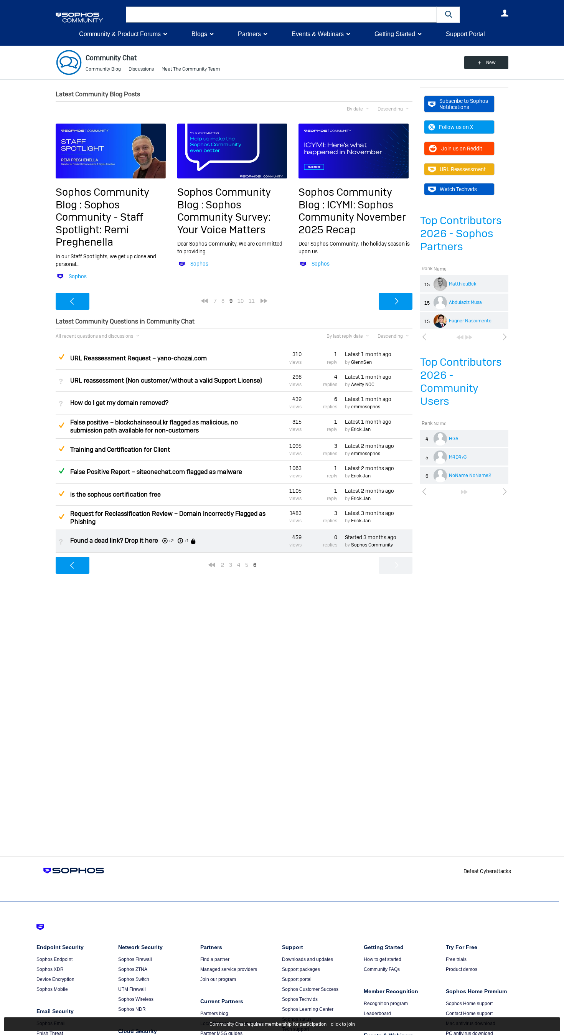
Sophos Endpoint (54, 959)
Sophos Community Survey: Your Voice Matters (223, 217)
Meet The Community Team (191, 69)
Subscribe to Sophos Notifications (463, 104)
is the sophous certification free (115, 494)
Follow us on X (456, 127)
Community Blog (103, 69)
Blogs (199, 34)
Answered (61, 471)
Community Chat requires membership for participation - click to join (282, 1024)
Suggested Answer (61, 357)
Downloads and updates (307, 959)
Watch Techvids (458, 189)
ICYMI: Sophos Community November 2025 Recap (352, 217)
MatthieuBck (462, 284)
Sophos (78, 276)
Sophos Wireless (135, 999)
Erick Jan (361, 429)
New (491, 62)
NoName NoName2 (470, 475)
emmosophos (365, 407)
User (504, 13)
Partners (249, 34)
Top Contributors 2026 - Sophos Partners (461, 233)
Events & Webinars (318, 34)
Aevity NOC (362, 384)
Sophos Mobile (52, 989)
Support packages (301, 969)
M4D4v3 (458, 457)
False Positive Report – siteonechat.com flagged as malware (156, 472)
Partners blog (214, 1013)
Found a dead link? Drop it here (114, 540)
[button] (448, 14)
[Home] (89, 17)
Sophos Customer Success (310, 989)
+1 (186, 540)
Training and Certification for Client (120, 450)
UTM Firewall (132, 989)
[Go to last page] (469, 337)
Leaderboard (377, 1013)
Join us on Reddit (461, 148)
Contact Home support (469, 1013)
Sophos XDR (50, 969)
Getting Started (394, 34)
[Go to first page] (460, 337)
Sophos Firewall (135, 959)
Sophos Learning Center (307, 1009)
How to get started (382, 959)
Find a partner (214, 959)
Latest (368, 354)
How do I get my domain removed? (119, 403)
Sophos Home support (469, 1003)
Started (370, 537)
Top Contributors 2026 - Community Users (461, 381)
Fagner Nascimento (470, 321)
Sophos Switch (133, 979)
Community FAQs (382, 969)
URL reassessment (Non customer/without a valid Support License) (166, 380)
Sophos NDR (132, 1009)
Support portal (297, 979)
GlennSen (361, 362)
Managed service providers (228, 969)
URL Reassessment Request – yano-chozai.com (138, 358)
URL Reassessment (463, 169)
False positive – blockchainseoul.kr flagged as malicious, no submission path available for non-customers (154, 426)
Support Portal (465, 34)
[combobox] (281, 14)
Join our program (218, 979)
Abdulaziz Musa (465, 302)
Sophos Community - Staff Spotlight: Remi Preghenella (99, 223)
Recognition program (386, 1003)
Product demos (461, 969)
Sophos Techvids (300, 999)
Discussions (141, 69)
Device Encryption (55, 979)
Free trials (456, 959)
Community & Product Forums (120, 34)
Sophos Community (372, 545)
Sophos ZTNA (132, 969)
